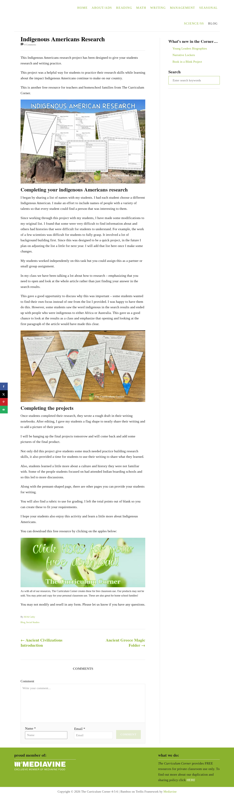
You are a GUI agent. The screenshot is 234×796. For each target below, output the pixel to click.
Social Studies (32, 622)
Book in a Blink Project (187, 61)
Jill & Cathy (29, 616)
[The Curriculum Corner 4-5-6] (36, 16)
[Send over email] (4, 409)
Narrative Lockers (184, 55)
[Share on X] (4, 394)
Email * (79, 729)
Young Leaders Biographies (190, 48)
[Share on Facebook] (4, 386)
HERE (191, 780)
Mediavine (170, 791)
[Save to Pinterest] (4, 402)
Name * (30, 728)
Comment (27, 681)
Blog (23, 622)
